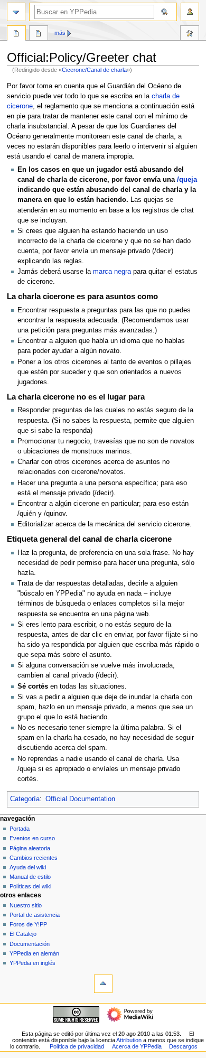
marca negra (112, 271)
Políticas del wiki (30, 886)
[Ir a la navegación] (16, 12)
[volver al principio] (103, 984)
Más (59, 33)
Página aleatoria (30, 848)
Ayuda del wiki (28, 867)
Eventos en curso (32, 838)
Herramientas (190, 34)
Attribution (129, 1040)
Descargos (183, 1046)
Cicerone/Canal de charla (94, 70)
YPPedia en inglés (32, 963)
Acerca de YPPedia (137, 1046)
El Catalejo (23, 934)
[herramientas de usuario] (190, 12)
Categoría (25, 799)
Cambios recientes (34, 858)
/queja (187, 179)
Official (16, 34)
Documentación (30, 944)
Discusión (39, 34)
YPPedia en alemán (34, 953)
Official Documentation (80, 799)
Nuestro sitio (26, 905)
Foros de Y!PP (28, 924)
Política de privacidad (77, 1046)
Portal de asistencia (35, 915)
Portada (20, 828)
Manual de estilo (30, 877)
